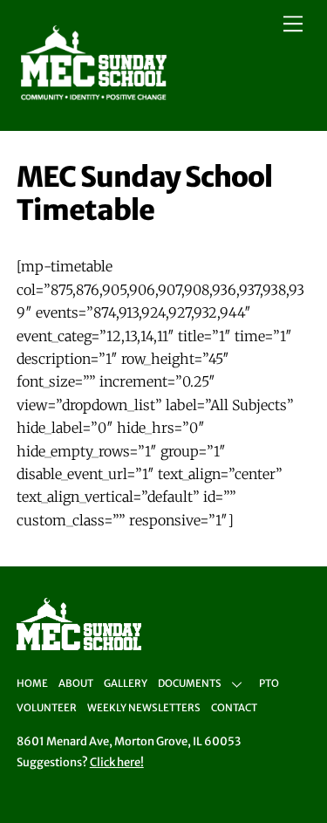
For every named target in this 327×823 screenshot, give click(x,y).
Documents (189, 683)
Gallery (125, 683)
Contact (234, 708)
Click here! (117, 762)
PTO (269, 683)
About (75, 683)
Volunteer (47, 708)
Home (32, 683)
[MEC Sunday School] (94, 98)
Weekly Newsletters (144, 708)
